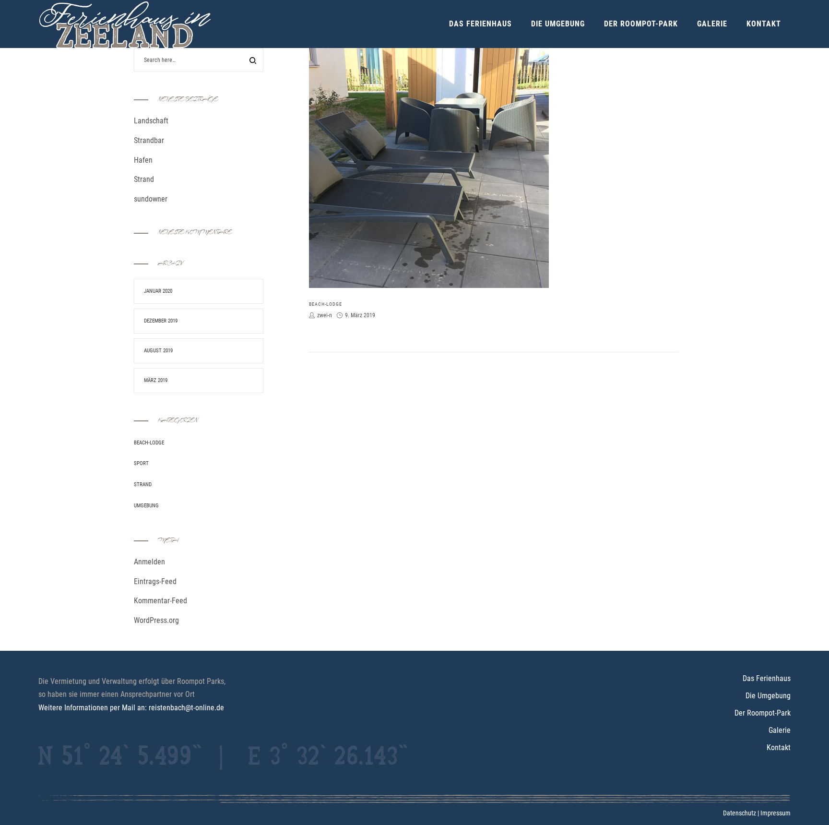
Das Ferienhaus (767, 678)
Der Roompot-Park (762, 712)
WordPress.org (156, 620)
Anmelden (149, 561)
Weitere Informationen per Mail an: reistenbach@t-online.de (131, 707)
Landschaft (151, 120)
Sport (141, 463)
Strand (144, 179)
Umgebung (146, 505)
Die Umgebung (768, 695)
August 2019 (158, 350)
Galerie (780, 730)
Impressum (775, 813)
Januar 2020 (158, 291)
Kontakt (779, 747)
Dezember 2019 (161, 321)
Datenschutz (739, 813)
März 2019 (155, 380)
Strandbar (149, 140)
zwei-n (324, 315)
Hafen (143, 160)
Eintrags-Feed (155, 581)
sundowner (150, 198)
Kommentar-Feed (160, 600)
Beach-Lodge (325, 304)
